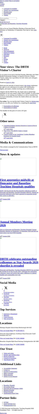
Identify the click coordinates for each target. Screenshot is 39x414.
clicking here (35, 101)
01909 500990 (20, 344)
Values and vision (9, 353)
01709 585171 (20, 330)
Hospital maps (8, 12)
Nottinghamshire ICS (10, 405)
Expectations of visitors (10, 107)
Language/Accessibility (10, 8)
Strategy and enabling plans (11, 355)
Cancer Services (8, 317)
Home (5, 48)
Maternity (6, 315)
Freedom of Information (10, 371)
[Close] (1, 35)
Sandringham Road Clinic (11, 393)
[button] (19, 2)
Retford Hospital (8, 392)
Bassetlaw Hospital (9, 385)
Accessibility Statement (10, 368)
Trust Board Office (9, 359)
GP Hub (6, 402)
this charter (27, 85)
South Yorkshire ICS (9, 404)
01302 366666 (20, 338)
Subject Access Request (10, 376)
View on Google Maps (6, 330)
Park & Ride (7, 13)
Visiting (6, 15)
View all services (8, 319)
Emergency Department (10, 314)
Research (6, 56)
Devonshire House (9, 387)
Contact (6, 62)
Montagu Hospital (9, 390)
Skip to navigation (14, 1)
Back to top (3, 413)
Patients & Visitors (9, 53)
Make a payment (8, 373)
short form (33, 103)
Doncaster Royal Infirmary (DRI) (13, 388)
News (5, 61)
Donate (6, 59)
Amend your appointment (11, 10)
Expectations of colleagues (11, 106)
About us (6, 49)
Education (6, 54)
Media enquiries (8, 375)
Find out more (4, 150)
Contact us (7, 370)
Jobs (5, 57)
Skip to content (4, 1)
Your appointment (9, 51)
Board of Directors (9, 356)
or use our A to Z (5, 22)
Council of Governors (10, 358)
